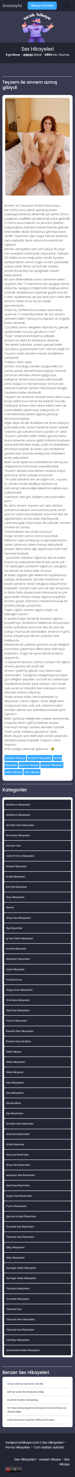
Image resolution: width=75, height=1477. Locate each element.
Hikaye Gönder (42, 5)
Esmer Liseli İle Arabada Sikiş (25, 1392)
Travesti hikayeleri (17, 1299)
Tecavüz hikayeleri (18, 1288)
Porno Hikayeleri (16, 1020)
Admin (28, 55)
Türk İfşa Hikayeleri (18, 1340)
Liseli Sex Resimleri (18, 1185)
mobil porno (14, 979)
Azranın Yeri (13, 845)
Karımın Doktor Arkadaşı (22, 1400)
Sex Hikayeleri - (26, 1459)
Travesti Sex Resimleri (20, 1226)
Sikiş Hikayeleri (15, 1247)
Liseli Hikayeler (15, 969)
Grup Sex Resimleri (18, 1165)
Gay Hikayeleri (15, 897)
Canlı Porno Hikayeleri (20, 856)
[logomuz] (38, 28)
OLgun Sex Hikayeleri (19, 990)
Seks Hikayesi (14, 1072)
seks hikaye (13, 772)
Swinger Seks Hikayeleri (21, 1268)
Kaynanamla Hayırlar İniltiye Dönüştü (30, 1419)
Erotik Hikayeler (15, 876)
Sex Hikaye (64, 1462)
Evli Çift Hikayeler (16, 887)
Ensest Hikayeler (16, 866)
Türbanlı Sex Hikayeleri (20, 1319)
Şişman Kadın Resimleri (21, 1216)
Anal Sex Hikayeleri (18, 835)
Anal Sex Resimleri (18, 1134)
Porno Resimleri (16, 1206)
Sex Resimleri (14, 1113)
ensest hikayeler (39, 758)
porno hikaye (29, 765)
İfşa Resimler (14, 928)
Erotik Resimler (15, 1144)
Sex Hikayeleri (15, 1082)
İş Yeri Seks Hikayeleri (19, 938)
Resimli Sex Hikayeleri (20, 1031)
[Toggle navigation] (67, 6)
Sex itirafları (13, 1103)
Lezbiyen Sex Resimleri (20, 1175)
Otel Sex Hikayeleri (18, 1010)
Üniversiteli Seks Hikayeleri (23, 1350)
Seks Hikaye (13, 1051)
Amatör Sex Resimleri (20, 1123)
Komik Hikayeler (16, 948)
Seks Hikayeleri (15, 1062)
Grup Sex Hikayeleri (18, 918)
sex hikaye (32, 772)
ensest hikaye (15, 758)
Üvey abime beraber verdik (25, 1383)
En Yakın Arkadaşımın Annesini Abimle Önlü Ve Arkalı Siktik (36, 1409)
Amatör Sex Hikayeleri (20, 825)
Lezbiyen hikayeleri (18, 959)
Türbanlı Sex (14, 1309)
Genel (10, 907)
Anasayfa (12, 5)
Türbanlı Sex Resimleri (20, 1237)
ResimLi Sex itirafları (18, 1041)
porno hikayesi (51, 765)
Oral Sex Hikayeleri (18, 1000)
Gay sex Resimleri (17, 1154)
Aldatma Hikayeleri (18, 804)
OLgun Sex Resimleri (19, 1196)
